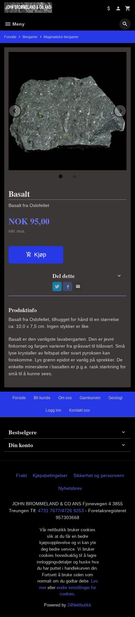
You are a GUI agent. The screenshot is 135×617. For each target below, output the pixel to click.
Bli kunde (42, 398)
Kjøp (40, 254)
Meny (18, 24)
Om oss (65, 398)
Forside (10, 37)
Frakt (21, 475)
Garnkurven (90, 398)
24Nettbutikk (79, 605)
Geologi (115, 398)
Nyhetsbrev (70, 488)
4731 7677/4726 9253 (61, 510)
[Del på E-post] (78, 286)
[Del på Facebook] (67, 286)
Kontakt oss (79, 410)
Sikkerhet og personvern (98, 475)
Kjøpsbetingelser (50, 475)
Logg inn (53, 410)
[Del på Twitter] (57, 286)
